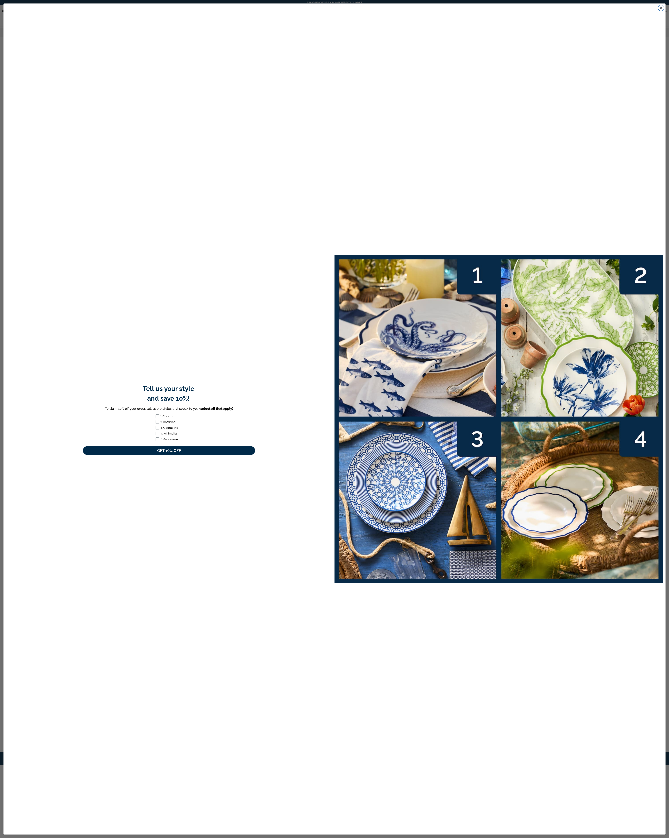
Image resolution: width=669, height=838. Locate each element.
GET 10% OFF (169, 450)
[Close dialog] (661, 8)
